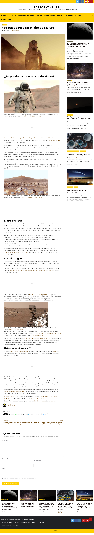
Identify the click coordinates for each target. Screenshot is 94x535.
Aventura (78, 15)
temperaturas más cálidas (52, 333)
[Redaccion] (4, 405)
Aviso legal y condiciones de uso (10, 519)
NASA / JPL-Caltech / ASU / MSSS (31, 198)
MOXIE (55, 351)
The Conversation (40, 401)
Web (3, 468)
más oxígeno (39, 333)
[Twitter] (77, 1)
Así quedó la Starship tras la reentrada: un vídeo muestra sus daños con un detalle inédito (78, 154)
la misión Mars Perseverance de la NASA (37, 338)
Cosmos (13, 15)
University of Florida (21, 138)
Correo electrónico (37, 460)
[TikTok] (91, 1)
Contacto (16, 522)
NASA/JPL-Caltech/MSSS (16, 329)
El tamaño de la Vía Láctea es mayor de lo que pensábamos (77, 83)
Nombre (5, 458)
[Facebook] (80, 1)
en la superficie (38, 335)
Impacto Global (6, 19)
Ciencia (39, 15)
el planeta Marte (54, 140)
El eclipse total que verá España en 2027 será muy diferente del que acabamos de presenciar (79, 118)
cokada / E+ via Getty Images (31, 116)
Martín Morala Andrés (79, 157)
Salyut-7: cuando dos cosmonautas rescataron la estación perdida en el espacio (17, 422)
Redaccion (15, 30)
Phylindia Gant (9, 138)
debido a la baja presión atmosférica (16, 252)
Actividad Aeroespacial (26, 15)
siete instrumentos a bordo (19, 351)
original (53, 401)
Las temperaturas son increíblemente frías (40, 270)
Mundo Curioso (49, 15)
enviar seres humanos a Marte (14, 391)
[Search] (92, 15)
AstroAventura (47, 7)
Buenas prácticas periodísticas (10, 525)
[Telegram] (89, 1)
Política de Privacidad (28, 519)
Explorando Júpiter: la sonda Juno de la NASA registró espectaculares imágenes (48, 422)
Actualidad (4, 15)
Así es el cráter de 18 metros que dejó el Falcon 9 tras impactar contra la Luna (78, 190)
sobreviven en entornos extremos (40, 294)
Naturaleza (69, 15)
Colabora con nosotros (37, 522)
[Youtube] (86, 1)
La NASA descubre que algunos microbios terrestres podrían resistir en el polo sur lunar (78, 44)
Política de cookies (6, 522)
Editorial (60, 15)
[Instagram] (83, 1)
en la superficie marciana (17, 270)
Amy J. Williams (34, 138)
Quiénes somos (25, 522)
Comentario (6, 440)
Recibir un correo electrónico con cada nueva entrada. (19, 478)
